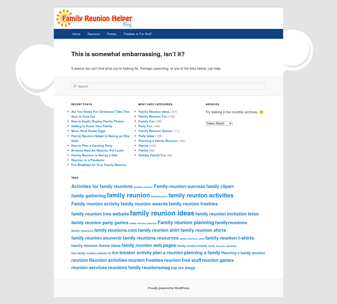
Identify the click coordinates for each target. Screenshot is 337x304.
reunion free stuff (182, 260)
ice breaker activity (132, 252)
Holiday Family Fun (152, 155)
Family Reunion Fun (152, 116)
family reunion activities (201, 195)
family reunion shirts (203, 230)
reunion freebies (145, 260)
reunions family (124, 267)
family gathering (88, 195)
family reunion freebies (193, 203)
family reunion (128, 194)
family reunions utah (192, 238)
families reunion (143, 187)
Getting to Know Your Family (91, 126)
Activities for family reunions (102, 186)
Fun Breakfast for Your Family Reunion (99, 165)
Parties (111, 34)
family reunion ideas (162, 213)
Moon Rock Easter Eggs (88, 131)
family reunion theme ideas (96, 245)
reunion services (89, 267)
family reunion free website (100, 213)
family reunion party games (100, 222)
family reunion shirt (159, 230)
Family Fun (146, 121)
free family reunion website (89, 253)
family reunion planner (143, 223)
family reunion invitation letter (227, 213)
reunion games (218, 260)
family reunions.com (115, 230)
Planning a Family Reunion (157, 140)
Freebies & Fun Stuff (137, 34)
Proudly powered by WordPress (168, 288)
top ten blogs (183, 267)
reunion (79, 260)
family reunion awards (144, 203)
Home (76, 34)
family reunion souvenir (96, 238)
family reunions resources (151, 238)
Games (143, 145)
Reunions (94, 34)
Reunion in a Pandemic (88, 160)
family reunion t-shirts (229, 237)
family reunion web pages (149, 245)
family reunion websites (222, 246)
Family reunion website (192, 246)
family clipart (220, 186)
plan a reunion (168, 252)
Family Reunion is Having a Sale (94, 155)
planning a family (202, 252)
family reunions (82, 231)
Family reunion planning (185, 222)
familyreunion (159, 196)
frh (109, 253)
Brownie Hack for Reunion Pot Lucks (97, 150)
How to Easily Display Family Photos (97, 121)
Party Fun (145, 126)
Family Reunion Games (155, 131)
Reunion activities (108, 260)
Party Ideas (146, 136)
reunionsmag (156, 267)
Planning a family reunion (243, 252)
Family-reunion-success (179, 186)
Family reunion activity (95, 203)
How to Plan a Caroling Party (91, 145)
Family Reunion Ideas (153, 111)
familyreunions (231, 222)
